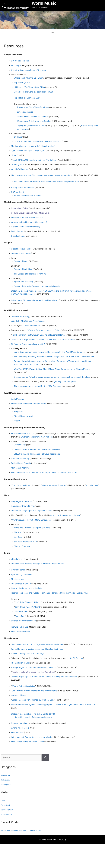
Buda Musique (17, 399)
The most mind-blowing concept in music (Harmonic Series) (37, 563)
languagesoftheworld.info (22, 506)
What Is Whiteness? (19, 169)
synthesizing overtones (21, 574)
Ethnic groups (18, 164)
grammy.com (60, 381)
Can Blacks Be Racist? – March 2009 (28, 150)
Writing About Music (20, 728)
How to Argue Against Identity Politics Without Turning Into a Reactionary (44, 676)
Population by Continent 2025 (27, 98)
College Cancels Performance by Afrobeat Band (33, 700)
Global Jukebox (18, 236)
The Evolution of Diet (20, 663)
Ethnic (14, 155)
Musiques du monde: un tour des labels (28, 403)
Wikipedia (71, 381)
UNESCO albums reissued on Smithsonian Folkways (37, 449)
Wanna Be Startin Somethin (54, 485)
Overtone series (18, 570)
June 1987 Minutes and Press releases (28, 321)
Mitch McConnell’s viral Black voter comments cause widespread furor (42, 175)
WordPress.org (6, 814)
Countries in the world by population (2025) (33, 92)
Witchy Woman (21, 611)
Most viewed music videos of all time (27, 741)
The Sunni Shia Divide (21, 253)
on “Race (18, 137)
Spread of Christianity (23, 281)
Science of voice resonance (23, 621)
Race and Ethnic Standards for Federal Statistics (39, 141)
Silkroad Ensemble (22, 546)
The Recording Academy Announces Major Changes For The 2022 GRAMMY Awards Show (54, 356)
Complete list (20, 445)
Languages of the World (22, 501)
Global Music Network (23, 416)
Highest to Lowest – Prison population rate (33, 717)
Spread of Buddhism (23, 269)
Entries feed (5, 805)
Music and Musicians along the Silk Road (32, 527)
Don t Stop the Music (21, 485)
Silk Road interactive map (25, 541)
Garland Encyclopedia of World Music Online (30, 213)
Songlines (18, 411)
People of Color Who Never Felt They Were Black (33, 672)
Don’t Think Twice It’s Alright (27, 607)
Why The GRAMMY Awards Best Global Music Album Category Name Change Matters (52, 369)
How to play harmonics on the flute (26, 588)
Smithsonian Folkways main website (37, 437)
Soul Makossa (92, 485)
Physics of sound (18, 579)
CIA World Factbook (20, 61)
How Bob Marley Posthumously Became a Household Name (38, 335)
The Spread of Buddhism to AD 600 (30, 274)
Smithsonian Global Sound (22, 433)
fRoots (17, 420)
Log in (3, 800)
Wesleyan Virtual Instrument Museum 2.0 (29, 222)
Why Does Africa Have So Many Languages (31, 520)
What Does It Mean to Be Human (28, 78)
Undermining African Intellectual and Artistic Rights (34, 690)
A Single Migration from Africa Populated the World (34, 667)
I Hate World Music (32, 325)
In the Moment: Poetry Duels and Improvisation (32, 737)
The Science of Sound (21, 583)
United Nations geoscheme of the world (28, 70)
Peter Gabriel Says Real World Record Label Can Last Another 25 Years (43, 339)
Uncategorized (6, 784)
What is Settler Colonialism (23, 686)
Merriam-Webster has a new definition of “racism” (33, 146)
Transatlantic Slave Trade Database (33, 107)
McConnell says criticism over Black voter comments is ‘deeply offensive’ (46, 181)
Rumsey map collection (70, 515)
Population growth (22, 82)
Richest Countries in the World (27, 195)
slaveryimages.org (25, 112)
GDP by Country (18, 192)
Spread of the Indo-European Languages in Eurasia (37, 286)
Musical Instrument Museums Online (27, 217)
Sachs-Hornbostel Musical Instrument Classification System (37, 649)
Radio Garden (17, 231)
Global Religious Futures (22, 249)
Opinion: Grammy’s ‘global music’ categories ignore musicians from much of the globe (52, 377)
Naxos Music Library (20, 458)
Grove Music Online (19, 208)
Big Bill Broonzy (76, 658)
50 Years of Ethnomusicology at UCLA (28, 344)
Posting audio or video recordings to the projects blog (21, 830)
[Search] (45, 757)
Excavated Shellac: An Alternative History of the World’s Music (38, 472)
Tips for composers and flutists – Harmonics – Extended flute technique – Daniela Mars (49, 593)
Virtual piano (16, 559)
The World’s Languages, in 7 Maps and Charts (31, 510)
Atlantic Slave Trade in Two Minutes (33, 116)
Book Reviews (17, 732)
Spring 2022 (5, 780)
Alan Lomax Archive (20, 468)
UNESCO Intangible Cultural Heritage (27, 653)
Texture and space (19, 627)
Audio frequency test (20, 631)
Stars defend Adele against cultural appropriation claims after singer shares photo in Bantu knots (54, 704)
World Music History (20, 316)
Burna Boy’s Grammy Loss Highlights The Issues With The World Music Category (50, 352)
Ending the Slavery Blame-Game (31, 125)
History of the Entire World (22, 187)
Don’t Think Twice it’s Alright (27, 602)
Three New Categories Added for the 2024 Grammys (37, 386)
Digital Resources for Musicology (25, 226)
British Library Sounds (21, 463)
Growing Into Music (19, 723)
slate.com (54, 515)
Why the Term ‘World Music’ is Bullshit (44, 330)
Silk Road (18, 532)
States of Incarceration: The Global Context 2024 (33, 714)
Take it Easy (20, 616)
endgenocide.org (18, 695)
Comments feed (7, 810)
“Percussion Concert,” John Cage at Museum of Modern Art (37, 644)
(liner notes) (72, 472)
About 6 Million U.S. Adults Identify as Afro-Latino (34, 160)
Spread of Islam (21, 261)
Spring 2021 (5, 775)
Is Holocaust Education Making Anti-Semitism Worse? (34, 300)
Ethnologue (16, 65)
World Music (44, 3)
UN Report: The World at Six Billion (29, 87)
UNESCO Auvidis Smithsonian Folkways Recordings (37, 454)
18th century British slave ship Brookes (34, 121)
